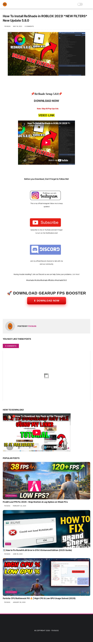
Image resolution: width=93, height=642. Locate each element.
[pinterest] (19, 313)
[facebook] (5, 313)
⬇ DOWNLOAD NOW (46, 300)
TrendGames (11, 495)
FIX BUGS (55, 630)
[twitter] (10, 313)
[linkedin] (24, 313)
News (8, 544)
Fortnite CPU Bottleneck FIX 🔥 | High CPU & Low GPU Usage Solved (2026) (39, 598)
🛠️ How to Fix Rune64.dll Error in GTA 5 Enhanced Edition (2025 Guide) (37, 550)
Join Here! (75, 274)
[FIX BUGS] (5, 5)
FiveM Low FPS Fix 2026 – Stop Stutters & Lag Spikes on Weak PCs (35, 502)
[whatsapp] (14, 313)
